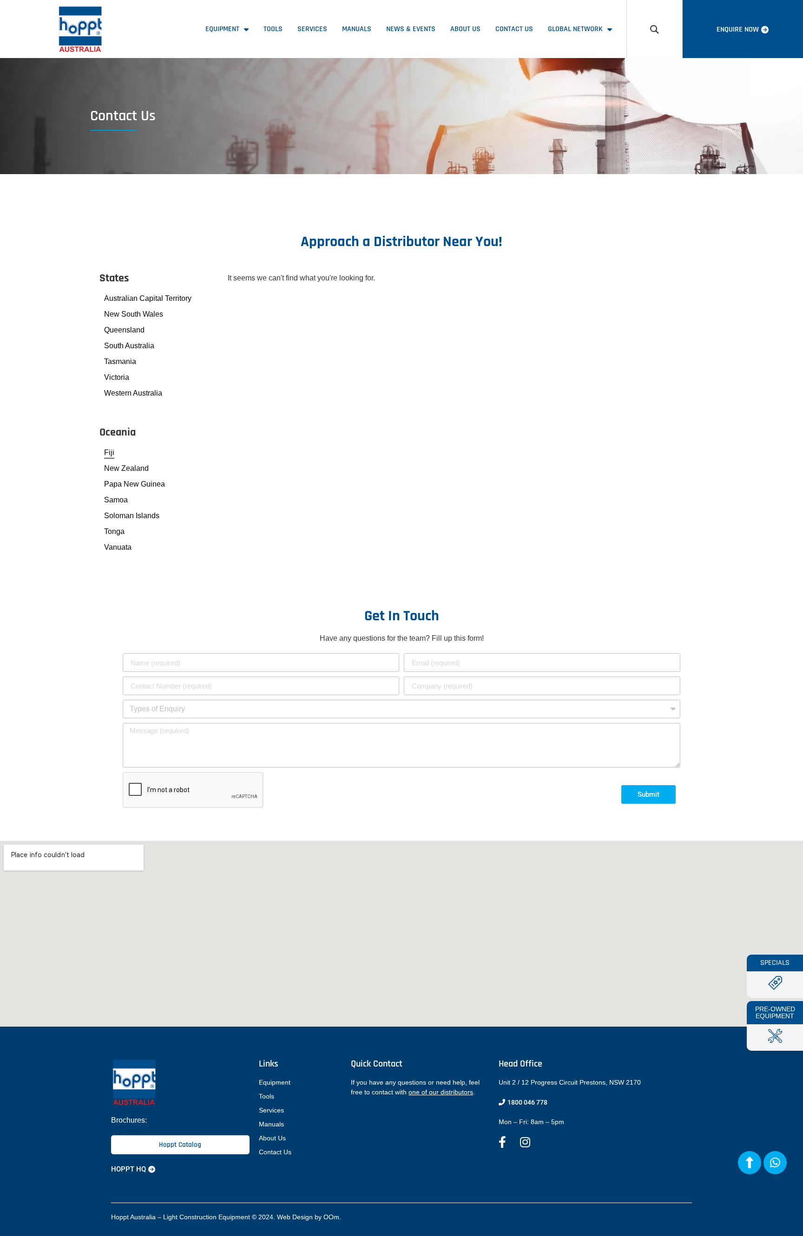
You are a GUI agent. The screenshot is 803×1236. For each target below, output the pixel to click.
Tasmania (120, 361)
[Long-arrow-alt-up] (749, 1162)
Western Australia (133, 393)
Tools (273, 29)
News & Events (410, 29)
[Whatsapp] (775, 1162)
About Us (465, 29)
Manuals (356, 29)
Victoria (116, 377)
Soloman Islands (131, 516)
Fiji (109, 452)
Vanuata (118, 547)
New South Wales (133, 314)
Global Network (575, 29)
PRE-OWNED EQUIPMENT (775, 1012)
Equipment (222, 29)
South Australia (129, 346)
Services (312, 29)
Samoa (116, 500)
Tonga (114, 531)
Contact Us (514, 29)
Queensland (124, 330)
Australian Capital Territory (147, 298)
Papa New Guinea (134, 484)
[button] (654, 29)
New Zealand (126, 468)
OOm (331, 1217)
